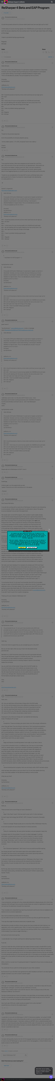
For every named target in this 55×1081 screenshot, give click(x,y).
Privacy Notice (24, 542)
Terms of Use (35, 542)
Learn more (30, 537)
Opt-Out (37, 544)
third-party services (17, 543)
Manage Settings (32, 547)
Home (6, 2)
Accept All (22, 547)
